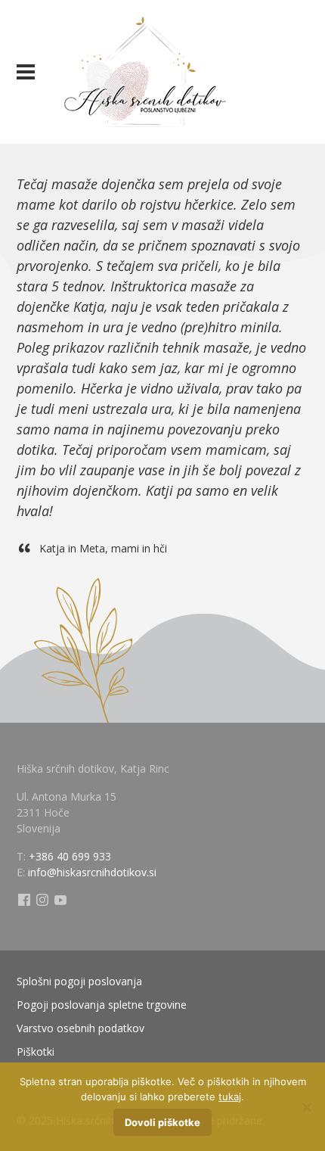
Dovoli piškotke (162, 1122)
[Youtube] (60, 900)
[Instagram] (42, 900)
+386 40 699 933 (70, 856)
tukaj (229, 1096)
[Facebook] (24, 900)
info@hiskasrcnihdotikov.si (92, 872)
